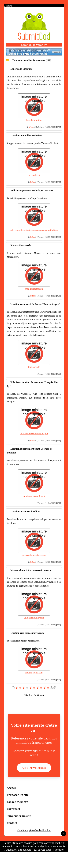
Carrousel (13, 809)
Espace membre (17, 802)
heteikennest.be (34, 120)
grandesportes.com (34, 288)
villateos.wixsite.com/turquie (34, 433)
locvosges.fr (34, 367)
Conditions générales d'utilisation (34, 830)
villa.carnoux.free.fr (34, 617)
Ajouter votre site (34, 768)
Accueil (12, 788)
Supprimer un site (19, 816)
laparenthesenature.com (34, 555)
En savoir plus (42, 849)
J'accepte (58, 849)
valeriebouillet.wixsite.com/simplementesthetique (34, 230)
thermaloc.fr (34, 175)
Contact (12, 823)
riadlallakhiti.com (34, 672)
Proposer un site (18, 795)
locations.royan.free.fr (34, 496)
